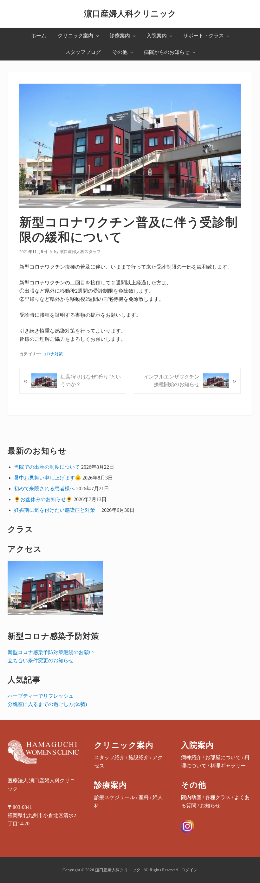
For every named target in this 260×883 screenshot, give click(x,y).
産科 (144, 797)
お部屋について (223, 757)
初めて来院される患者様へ (44, 488)
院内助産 (191, 797)
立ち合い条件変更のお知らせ (41, 660)
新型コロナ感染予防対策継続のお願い (51, 652)
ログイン (189, 870)
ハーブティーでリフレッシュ (41, 696)
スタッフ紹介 (109, 757)
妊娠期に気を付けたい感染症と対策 (57, 510)
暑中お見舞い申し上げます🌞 (47, 477)
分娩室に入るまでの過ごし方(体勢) (47, 704)
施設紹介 (138, 757)
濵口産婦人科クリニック (130, 13)
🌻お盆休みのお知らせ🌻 (43, 499)
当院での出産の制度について (47, 467)
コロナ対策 (52, 354)
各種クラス (218, 797)
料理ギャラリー (228, 765)
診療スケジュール (114, 797)
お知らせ (210, 805)
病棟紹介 (191, 757)
